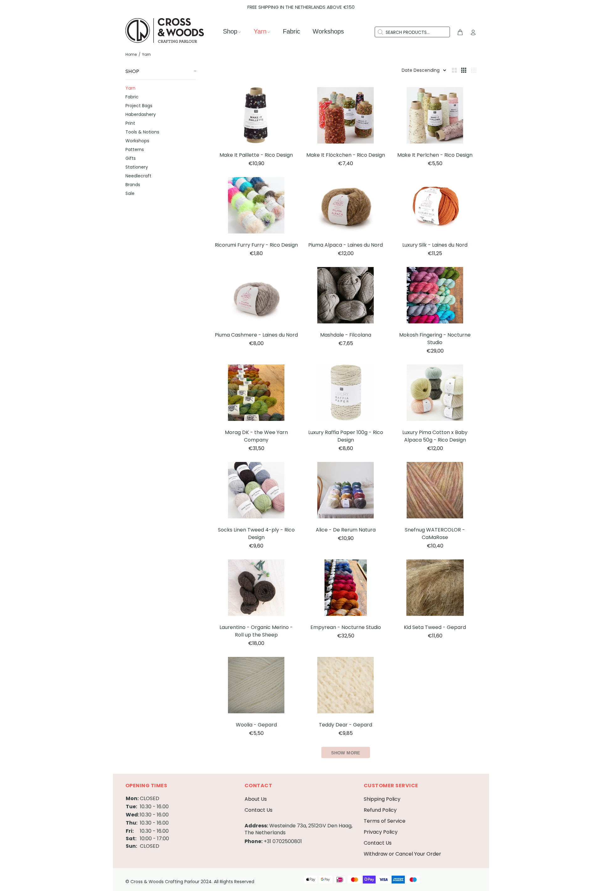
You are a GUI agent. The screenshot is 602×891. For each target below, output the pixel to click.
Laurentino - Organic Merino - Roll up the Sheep (256, 631)
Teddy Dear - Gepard (345, 724)
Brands (132, 184)
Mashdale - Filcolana (345, 334)
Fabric (132, 97)
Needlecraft (138, 176)
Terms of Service (384, 821)
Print (130, 123)
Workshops (137, 141)
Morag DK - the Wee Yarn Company (256, 436)
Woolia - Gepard (256, 724)
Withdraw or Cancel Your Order (402, 853)
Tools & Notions (142, 132)
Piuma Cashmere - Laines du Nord (256, 334)
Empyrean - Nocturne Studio (345, 627)
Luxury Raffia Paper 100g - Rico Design (345, 436)
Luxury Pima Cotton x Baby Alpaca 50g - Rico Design (434, 436)
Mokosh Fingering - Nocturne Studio (435, 338)
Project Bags (138, 105)
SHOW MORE (345, 752)
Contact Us (258, 810)
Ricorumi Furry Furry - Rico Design (256, 245)
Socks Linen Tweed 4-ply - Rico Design (256, 533)
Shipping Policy (382, 799)
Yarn (130, 88)
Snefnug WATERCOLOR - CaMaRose (435, 533)
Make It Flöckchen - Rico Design (345, 155)
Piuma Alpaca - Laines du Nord (345, 245)
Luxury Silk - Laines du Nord (434, 245)
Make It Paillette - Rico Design (256, 155)
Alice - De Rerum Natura (346, 529)
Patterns (134, 149)
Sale (130, 193)
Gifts (130, 158)
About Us (256, 799)
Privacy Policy (381, 832)
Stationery (136, 167)
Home (131, 54)
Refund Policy (380, 810)
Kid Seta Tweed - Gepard (435, 627)
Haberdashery (140, 114)
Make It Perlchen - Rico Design (435, 155)
